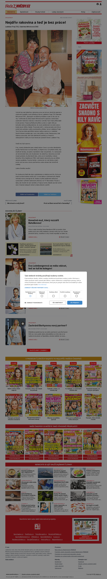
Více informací (42, 284)
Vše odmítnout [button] (58, 302)
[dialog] (53, 289)
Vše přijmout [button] (74, 302)
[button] (53, 287)
